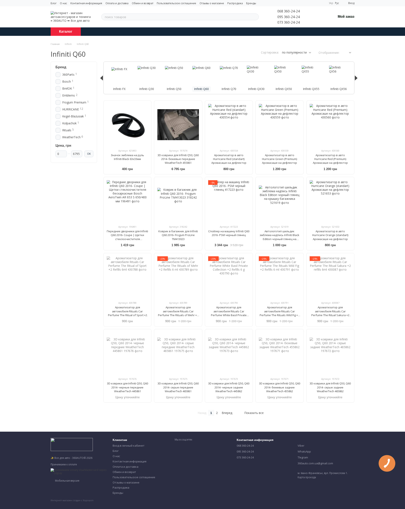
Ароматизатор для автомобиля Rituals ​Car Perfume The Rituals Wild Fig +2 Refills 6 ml (279, 313)
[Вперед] (356, 78)
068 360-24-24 (288, 11)
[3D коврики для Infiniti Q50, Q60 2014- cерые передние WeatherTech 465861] (178, 353)
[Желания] (321, 16)
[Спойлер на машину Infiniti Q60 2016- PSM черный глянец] (229, 201)
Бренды (251, 3)
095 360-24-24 (288, 17)
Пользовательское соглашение (176, 3)
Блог (54, 3)
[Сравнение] (310, 16)
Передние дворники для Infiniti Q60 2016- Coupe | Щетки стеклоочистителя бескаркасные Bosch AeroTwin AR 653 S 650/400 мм (127, 238)
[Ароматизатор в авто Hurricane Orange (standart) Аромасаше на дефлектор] (330, 201)
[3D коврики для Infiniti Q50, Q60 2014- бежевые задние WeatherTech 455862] (279, 353)
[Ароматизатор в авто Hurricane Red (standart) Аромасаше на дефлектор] (229, 124)
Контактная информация (86, 3)
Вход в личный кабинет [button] (128, 445)
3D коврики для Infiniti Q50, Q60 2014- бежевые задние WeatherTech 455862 (279, 387)
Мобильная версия (66, 480)
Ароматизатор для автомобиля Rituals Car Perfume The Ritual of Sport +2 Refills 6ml (127, 313)
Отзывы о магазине (212, 3)
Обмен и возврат (142, 3)
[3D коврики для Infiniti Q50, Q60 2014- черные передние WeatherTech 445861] (127, 353)
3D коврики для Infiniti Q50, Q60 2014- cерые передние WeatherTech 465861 (178, 387)
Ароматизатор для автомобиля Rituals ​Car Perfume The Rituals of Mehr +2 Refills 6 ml (178, 313)
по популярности (294, 52)
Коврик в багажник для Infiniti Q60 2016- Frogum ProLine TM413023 (178, 235)
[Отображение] (346, 53)
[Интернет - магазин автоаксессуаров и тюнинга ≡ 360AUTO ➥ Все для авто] (72, 444)
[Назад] (101, 78)
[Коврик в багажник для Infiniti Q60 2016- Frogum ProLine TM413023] (178, 201)
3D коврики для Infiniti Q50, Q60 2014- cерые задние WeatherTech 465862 (330, 387)
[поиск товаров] (255, 16)
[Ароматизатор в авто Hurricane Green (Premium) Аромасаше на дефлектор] (279, 124)
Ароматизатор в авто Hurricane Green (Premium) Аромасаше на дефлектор (279, 159)
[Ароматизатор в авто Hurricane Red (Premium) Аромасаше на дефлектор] (330, 124)
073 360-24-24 (288, 22)
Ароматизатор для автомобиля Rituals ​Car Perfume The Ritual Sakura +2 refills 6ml (330, 313)
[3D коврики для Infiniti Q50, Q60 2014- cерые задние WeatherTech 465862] (330, 353)
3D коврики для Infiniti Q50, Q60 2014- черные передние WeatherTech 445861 (127, 387)
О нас (63, 3)
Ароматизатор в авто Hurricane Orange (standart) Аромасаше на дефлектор (330, 235)
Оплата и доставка (116, 3)
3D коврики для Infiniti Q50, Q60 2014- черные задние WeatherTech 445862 (228, 387)
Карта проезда (307, 477)
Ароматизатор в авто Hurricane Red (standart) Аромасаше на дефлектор (228, 159)
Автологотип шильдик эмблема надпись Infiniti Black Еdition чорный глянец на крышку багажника (279, 237)
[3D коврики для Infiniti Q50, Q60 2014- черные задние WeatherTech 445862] (229, 353)
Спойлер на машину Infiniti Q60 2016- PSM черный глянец (228, 233)
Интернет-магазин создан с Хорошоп (72, 500)
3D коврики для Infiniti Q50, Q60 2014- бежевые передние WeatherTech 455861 (178, 159)
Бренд (60, 67)
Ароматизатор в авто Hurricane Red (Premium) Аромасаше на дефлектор (330, 159)
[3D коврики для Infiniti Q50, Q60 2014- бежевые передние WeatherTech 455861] (178, 124)
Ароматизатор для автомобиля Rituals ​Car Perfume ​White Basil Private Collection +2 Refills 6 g (229, 313)
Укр (331, 3)
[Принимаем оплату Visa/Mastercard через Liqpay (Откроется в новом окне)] (78, 471)
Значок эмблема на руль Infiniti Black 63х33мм (127, 157)
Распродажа (235, 3)
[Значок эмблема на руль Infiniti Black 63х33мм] (127, 124)
